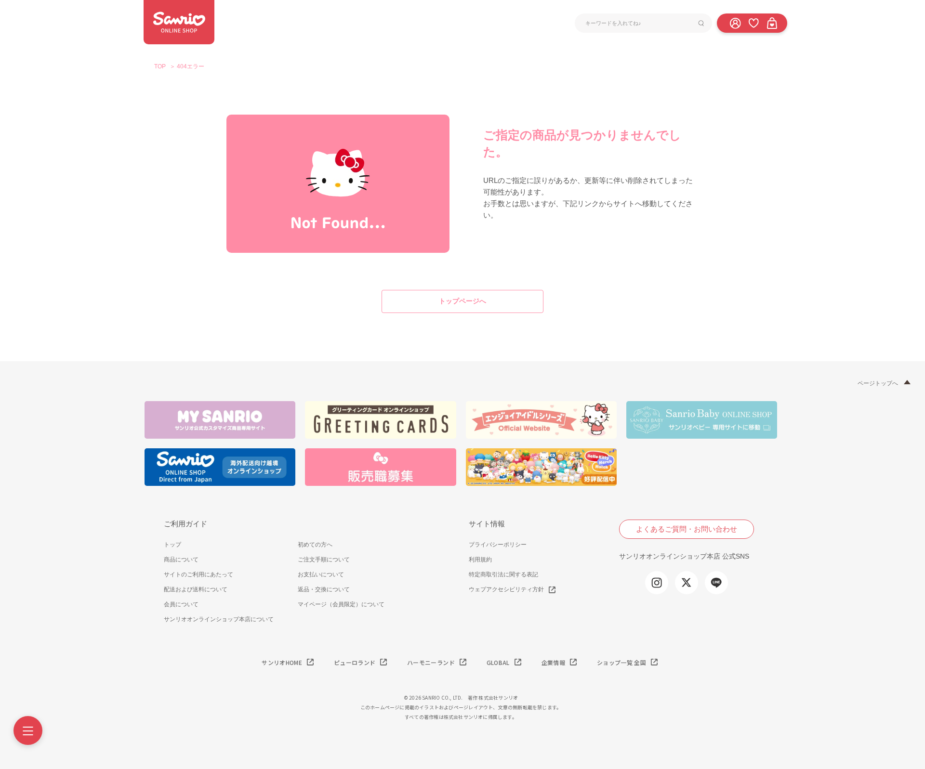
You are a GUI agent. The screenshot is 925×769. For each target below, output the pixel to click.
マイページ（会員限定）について (341, 604)
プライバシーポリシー (498, 544)
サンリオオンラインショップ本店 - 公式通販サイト (179, 22)
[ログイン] (735, 22)
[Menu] (27, 730)
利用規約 (480, 559)
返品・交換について (324, 589)
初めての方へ (315, 544)
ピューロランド (354, 662)
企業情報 (553, 662)
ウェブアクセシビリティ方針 (506, 589)
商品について (181, 559)
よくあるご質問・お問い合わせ (686, 529)
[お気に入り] (753, 22)
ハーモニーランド (431, 662)
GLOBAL (498, 662)
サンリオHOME (282, 662)
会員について (181, 604)
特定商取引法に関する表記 (503, 574)
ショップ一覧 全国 (621, 662)
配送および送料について (195, 589)
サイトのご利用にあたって (198, 574)
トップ (172, 544)
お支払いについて (321, 574)
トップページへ (462, 301)
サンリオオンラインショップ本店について (219, 619)
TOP (160, 66)
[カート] (772, 22)
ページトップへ (878, 383)
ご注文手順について (324, 559)
